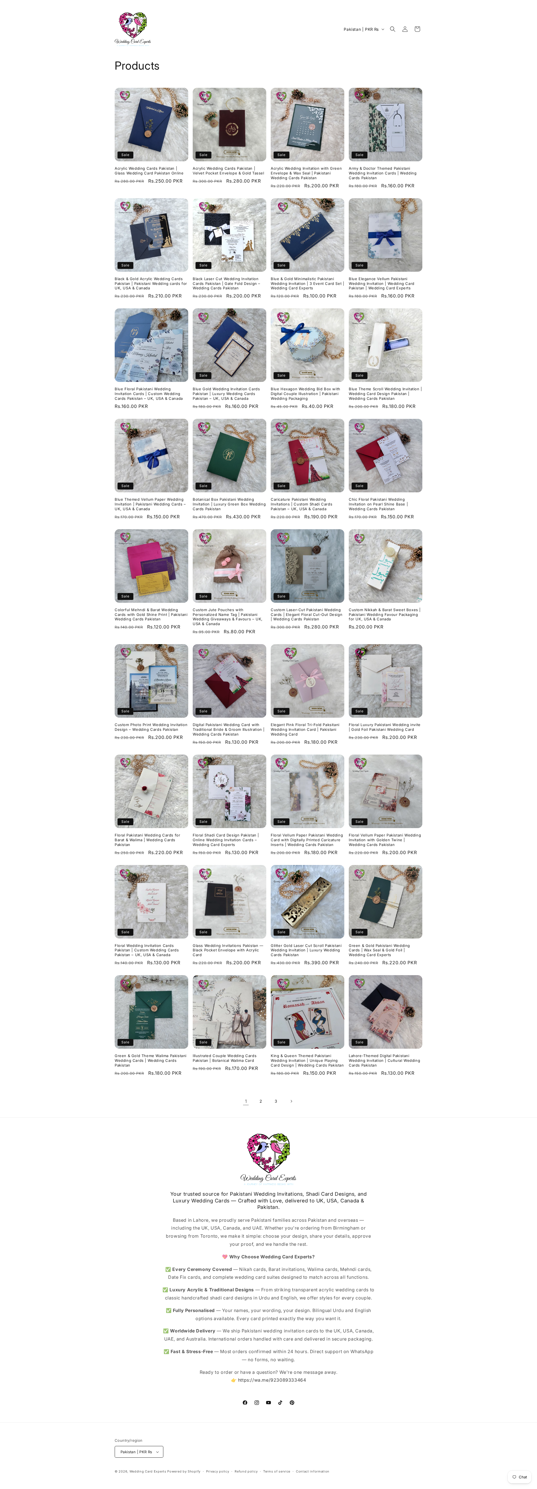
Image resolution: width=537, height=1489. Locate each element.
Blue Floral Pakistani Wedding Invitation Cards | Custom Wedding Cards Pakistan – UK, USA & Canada (149, 394)
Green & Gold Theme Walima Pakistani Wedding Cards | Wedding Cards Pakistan (151, 1060)
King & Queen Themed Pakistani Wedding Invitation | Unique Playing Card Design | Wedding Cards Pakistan (307, 1060)
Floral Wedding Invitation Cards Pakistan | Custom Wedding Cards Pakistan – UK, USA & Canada (147, 950)
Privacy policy (217, 1471)
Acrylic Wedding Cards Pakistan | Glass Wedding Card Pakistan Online (149, 170)
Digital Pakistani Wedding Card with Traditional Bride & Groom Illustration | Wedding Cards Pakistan (229, 729)
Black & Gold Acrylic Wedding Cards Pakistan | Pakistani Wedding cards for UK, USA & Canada (151, 283)
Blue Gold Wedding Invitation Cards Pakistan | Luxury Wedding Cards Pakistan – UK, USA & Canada (226, 394)
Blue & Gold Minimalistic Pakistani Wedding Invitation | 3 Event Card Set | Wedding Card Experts (307, 283)
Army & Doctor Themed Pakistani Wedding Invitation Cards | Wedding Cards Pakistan (382, 173)
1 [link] (246, 1101)
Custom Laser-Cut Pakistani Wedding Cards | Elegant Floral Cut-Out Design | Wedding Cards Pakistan (306, 614)
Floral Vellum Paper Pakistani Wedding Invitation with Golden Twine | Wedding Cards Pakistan (385, 840)
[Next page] (291, 1101)
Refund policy (246, 1471)
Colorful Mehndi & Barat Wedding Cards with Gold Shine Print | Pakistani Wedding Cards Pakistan (151, 614)
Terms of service (276, 1471)
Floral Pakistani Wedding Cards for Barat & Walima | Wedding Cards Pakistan (147, 840)
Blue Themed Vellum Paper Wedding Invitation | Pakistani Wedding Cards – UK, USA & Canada (150, 504)
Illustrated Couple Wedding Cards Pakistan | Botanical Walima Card (224, 1058)
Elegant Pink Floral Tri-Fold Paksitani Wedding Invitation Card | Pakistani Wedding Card (305, 729)
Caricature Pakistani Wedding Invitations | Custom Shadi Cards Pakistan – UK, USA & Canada (301, 504)
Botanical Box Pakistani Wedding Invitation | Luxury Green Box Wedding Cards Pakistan (229, 504)
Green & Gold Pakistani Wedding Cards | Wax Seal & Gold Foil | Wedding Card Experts (379, 950)
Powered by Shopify (184, 1471)
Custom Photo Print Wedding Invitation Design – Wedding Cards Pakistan (151, 727)
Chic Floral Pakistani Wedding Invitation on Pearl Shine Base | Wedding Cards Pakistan (378, 504)
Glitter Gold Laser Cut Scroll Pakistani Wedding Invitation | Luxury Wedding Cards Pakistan (306, 950)
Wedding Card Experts (147, 1471)
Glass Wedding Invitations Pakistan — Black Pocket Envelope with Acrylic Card (228, 950)
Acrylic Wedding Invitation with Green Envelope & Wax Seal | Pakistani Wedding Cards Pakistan (306, 173)
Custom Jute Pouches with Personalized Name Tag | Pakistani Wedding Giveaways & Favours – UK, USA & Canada (228, 617)
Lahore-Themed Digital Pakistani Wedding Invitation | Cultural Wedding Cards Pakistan (384, 1060)
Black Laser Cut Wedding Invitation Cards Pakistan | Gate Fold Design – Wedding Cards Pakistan (226, 283)
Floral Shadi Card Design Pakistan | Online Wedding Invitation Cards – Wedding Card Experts (226, 840)
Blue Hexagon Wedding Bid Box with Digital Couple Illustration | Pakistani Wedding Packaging (305, 394)
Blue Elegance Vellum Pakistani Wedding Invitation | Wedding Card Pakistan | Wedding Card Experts (381, 283)
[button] (393, 29)
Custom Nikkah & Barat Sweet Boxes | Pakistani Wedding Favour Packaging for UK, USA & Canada (385, 614)
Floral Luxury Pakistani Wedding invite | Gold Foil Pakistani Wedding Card (385, 727)
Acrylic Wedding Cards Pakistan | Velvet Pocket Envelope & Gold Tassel (228, 170)
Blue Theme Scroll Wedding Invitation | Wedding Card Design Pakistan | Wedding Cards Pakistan (385, 394)
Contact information (312, 1471)
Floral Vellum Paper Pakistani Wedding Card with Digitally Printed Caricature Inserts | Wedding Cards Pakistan (307, 840)
